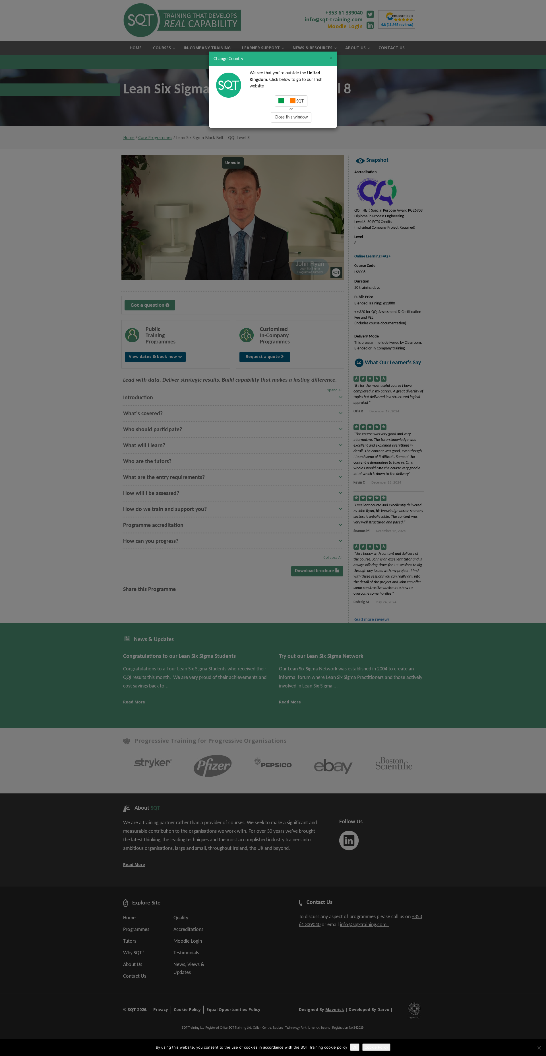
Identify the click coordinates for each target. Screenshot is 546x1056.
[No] (539, 1048)
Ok (354, 1047)
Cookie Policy (376, 1047)
